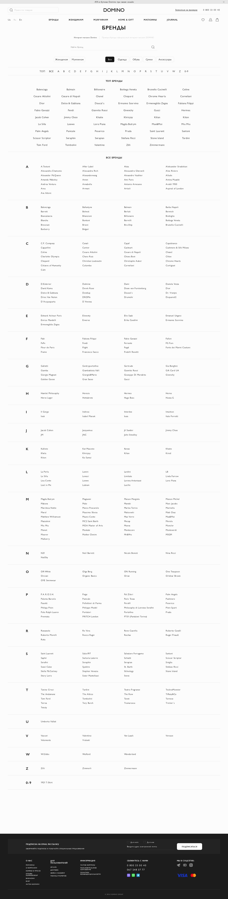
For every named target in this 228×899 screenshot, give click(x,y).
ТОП (42, 71)
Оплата (53, 867)
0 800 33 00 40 (211, 10)
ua (9, 19)
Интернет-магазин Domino (85, 37)
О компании (31, 868)
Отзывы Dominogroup (32, 874)
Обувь (136, 59)
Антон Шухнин (33, 884)
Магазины (30, 865)
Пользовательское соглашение (88, 868)
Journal (172, 19)
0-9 (186, 71)
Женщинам (61, 59)
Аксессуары (165, 59)
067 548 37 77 (136, 869)
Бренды (53, 19)
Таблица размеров (58, 876)
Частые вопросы (87, 865)
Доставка (54, 870)
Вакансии (30, 878)
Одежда (122, 59)
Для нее (150, 842)
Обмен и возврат (57, 873)
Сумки (149, 59)
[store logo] (114, 10)
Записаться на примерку (186, 10)
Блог (28, 881)
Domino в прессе (33, 871)
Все (110, 59)
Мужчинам (78, 59)
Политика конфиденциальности (90, 873)
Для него (135, 842)
